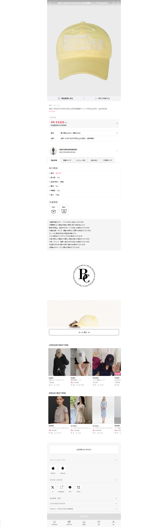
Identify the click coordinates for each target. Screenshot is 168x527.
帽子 (50, 105)
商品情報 (54, 160)
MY (113, 524)
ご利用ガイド (107, 160)
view (116, 151)
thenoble (96, 378)
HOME (84, 524)
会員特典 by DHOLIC (83, 449)
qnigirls (51, 378)
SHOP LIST (69, 524)
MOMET (51, 426)
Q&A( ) (94, 160)
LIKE (99, 524)
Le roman (74, 426)
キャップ (57, 105)
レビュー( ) (80, 160)
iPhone (53, 473)
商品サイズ (67, 160)
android (62, 473)
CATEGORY (54, 524)
